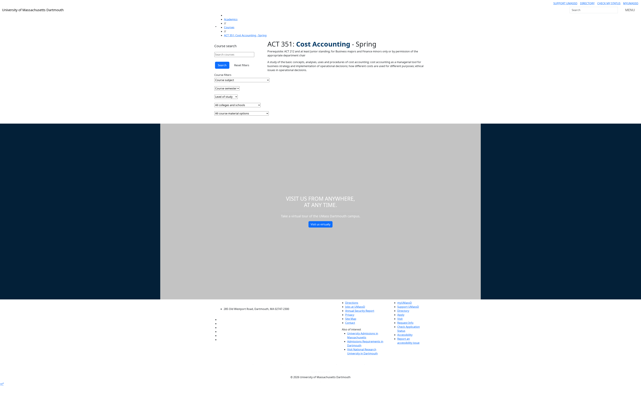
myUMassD (630, 3)
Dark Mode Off (320, 372)
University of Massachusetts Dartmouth (258, 302)
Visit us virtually (320, 224)
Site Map (350, 319)
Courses (229, 27)
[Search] (615, 10)
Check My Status (608, 3)
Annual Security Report (359, 311)
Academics (231, 19)
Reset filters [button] (241, 65)
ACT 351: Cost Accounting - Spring (245, 35)
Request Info (405, 323)
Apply (400, 315)
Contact (350, 323)
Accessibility (404, 335)
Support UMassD (565, 3)
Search (222, 65)
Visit (400, 319)
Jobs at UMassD (355, 307)
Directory (587, 3)
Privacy (349, 315)
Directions (351, 303)
